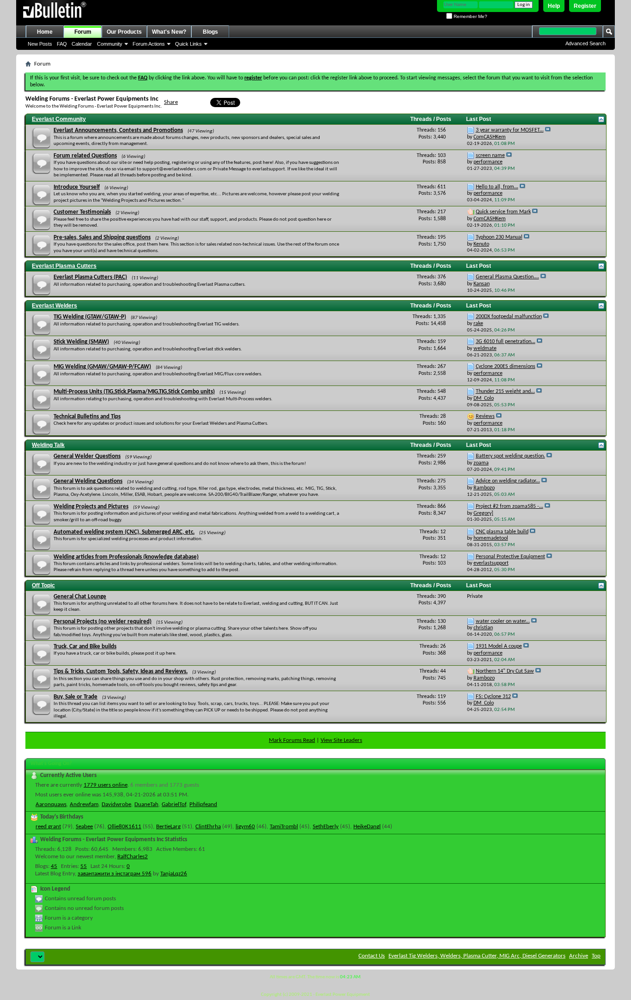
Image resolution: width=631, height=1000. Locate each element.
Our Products (124, 32)
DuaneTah (146, 804)
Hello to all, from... (497, 187)
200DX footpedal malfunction (509, 316)
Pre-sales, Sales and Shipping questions (102, 238)
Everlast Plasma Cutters (64, 266)
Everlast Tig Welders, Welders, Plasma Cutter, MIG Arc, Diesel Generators (476, 956)
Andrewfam (84, 804)
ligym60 (245, 827)
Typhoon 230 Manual (499, 237)
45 (54, 866)
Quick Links (188, 44)
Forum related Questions (85, 156)
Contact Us (371, 956)
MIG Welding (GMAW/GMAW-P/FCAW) (102, 367)
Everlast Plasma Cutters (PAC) (90, 277)
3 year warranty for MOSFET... (510, 130)
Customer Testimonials (82, 212)
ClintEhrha (208, 827)
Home (45, 32)
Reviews (485, 416)
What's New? (169, 32)
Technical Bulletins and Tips (87, 417)
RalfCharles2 (132, 857)
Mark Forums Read (292, 740)
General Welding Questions (88, 481)
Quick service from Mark (503, 212)
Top (596, 956)
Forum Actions (149, 44)
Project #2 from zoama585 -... (509, 506)
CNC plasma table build (502, 532)
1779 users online (105, 785)
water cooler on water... (503, 621)
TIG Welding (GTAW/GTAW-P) (90, 317)
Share (171, 102)
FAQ (62, 44)
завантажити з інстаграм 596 (115, 874)
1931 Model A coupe (499, 646)
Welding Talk (48, 445)
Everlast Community (59, 119)
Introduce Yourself (77, 187)
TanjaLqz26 (173, 874)
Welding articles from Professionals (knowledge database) (126, 557)
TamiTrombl (284, 827)
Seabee (84, 827)
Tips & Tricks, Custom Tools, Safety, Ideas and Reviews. (121, 672)
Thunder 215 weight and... (505, 391)
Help (554, 6)
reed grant (48, 827)
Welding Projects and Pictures (91, 507)
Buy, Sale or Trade (75, 697)
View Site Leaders (341, 740)
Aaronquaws (51, 804)
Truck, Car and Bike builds (85, 647)
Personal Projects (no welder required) (103, 622)
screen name (490, 155)
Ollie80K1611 (124, 827)
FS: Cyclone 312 (493, 696)
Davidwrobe (116, 804)
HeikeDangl (367, 827)
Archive (578, 956)
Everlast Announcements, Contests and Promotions (118, 130)
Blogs (210, 32)
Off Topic (43, 585)
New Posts (40, 44)
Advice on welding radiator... (508, 481)
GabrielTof (174, 804)
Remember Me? (469, 16)
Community (109, 44)
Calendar (82, 44)
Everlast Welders (54, 305)
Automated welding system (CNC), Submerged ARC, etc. (124, 532)
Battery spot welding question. (510, 456)
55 (83, 866)
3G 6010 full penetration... (505, 341)
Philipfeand (203, 804)
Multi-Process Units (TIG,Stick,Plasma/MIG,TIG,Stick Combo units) (134, 392)
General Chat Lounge (80, 597)
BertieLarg (168, 827)
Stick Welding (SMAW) (81, 342)
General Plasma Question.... (507, 277)
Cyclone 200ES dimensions (505, 366)
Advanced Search (585, 43)
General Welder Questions (87, 456)
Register (585, 6)
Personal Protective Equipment (510, 557)
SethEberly (326, 827)
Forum (82, 32)
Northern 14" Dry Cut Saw (505, 671)
